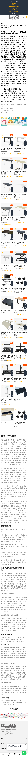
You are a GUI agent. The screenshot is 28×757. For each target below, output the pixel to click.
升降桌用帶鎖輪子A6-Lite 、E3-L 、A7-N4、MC (20, 290)
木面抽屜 (3, 422)
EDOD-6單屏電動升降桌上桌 (20, 378)
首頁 (2, 24)
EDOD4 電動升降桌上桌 (7, 289)
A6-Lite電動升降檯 (20, 311)
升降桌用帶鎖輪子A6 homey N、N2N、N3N (19, 423)
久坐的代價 (4, 113)
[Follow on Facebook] (3, 733)
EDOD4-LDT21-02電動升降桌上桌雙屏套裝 (7, 357)
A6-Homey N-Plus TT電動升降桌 (7, 149)
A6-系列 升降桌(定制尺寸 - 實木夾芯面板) (7, 219)
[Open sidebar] (2, 380)
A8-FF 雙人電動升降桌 (7, 266)
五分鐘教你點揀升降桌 (7, 111)
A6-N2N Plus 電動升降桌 (20, 149)
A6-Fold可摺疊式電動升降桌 (7, 333)
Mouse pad (18, 399)
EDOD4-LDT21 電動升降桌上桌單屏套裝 (7, 378)
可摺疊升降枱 (4, 47)
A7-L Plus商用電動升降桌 (20, 218)
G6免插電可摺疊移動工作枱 (6, 399)
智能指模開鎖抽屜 (6, 311)
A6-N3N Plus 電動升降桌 (20, 172)
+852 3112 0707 (14, 1)
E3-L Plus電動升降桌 (20, 195)
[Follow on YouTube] (11, 733)
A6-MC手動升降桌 (7, 195)
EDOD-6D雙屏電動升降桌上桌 (20, 356)
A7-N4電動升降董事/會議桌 (20, 243)
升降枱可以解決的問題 (7, 109)
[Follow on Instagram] (7, 733)
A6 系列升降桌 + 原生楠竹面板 (7, 243)
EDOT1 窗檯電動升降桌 (20, 333)
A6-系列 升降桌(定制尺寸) (7, 172)
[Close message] (25, 744)
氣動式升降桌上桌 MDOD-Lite (19, 266)
